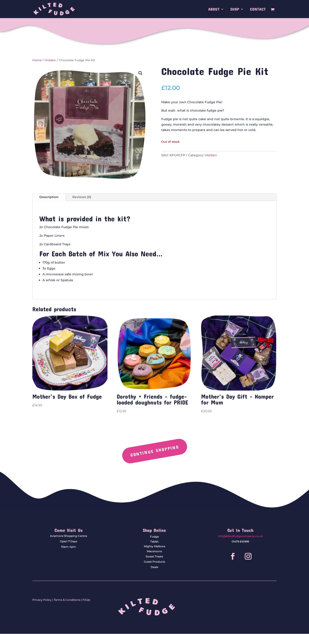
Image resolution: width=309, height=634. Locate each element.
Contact (258, 9)
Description (49, 197)
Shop (234, 9)
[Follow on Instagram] (248, 556)
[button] (140, 73)
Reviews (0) (81, 197)
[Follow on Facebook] (233, 556)
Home (37, 60)
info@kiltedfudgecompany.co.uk (240, 536)
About (214, 9)
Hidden (50, 60)
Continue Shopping (154, 451)
